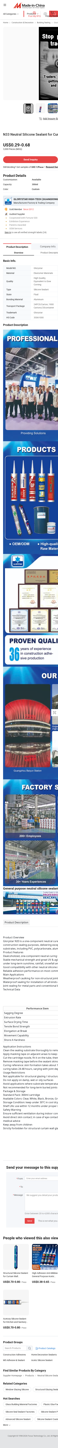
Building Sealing (43, 22)
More (6, 1424)
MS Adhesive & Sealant (14, 1360)
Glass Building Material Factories (21, 1404)
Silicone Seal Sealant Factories (20, 1411)
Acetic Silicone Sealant (42, 1360)
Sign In (8, 232)
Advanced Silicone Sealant (18, 1419)
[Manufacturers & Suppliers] (29, 5)
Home (5, 22)
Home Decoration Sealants (44, 1354)
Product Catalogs (46, 1348)
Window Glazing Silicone (17, 1389)
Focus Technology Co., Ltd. (39, 1436)
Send (29, 1220)
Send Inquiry (31, 159)
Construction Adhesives (14, 1354)
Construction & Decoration (23, 22)
